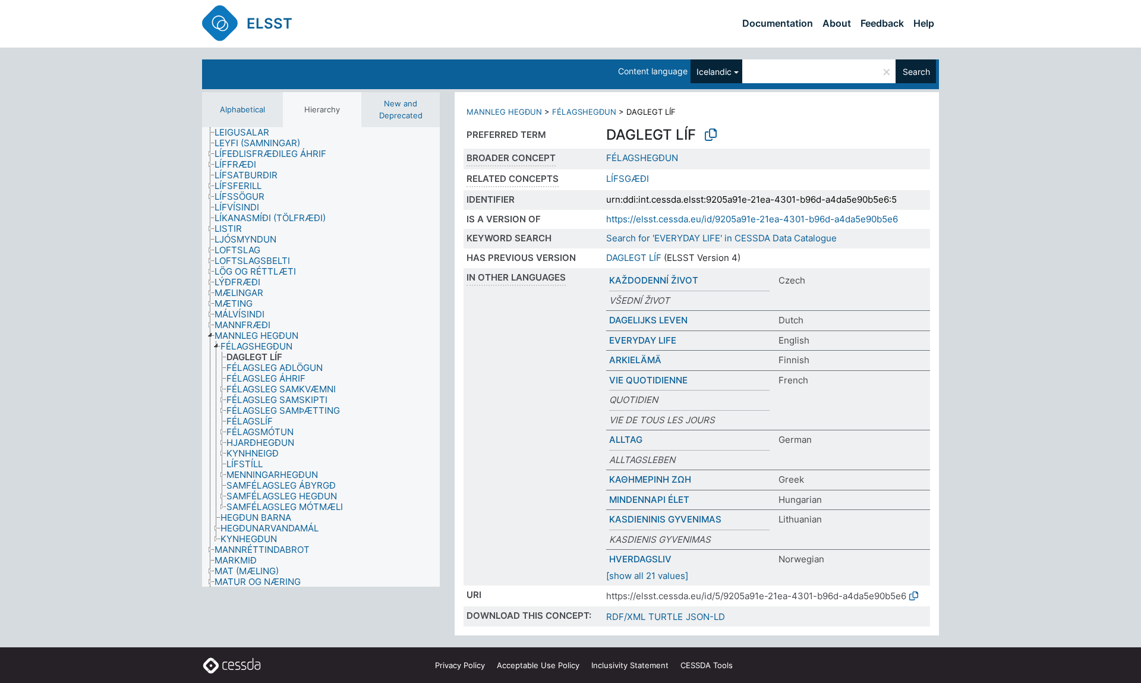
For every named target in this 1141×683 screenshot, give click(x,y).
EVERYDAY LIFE (642, 340)
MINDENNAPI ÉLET (649, 499)
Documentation (777, 23)
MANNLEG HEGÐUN (504, 112)
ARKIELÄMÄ (635, 360)
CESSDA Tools (706, 665)
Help (923, 23)
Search (916, 72)
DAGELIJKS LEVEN (648, 320)
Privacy (460, 665)
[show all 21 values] (647, 575)
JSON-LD (705, 616)
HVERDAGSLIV (640, 559)
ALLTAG (625, 439)
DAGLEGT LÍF (633, 257)
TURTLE (665, 616)
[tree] (321, 357)
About (836, 23)
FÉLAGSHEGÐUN (584, 112)
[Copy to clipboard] (711, 135)
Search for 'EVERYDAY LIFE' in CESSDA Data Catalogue (721, 238)
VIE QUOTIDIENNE (648, 380)
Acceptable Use (538, 665)
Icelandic (714, 72)
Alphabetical (242, 109)
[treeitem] (247, 132)
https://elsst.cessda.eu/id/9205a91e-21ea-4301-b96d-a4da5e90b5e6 (752, 219)
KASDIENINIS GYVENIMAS (665, 519)
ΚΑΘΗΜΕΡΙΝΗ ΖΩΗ (650, 479)
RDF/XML (625, 616)
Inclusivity (630, 665)
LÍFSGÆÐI (627, 178)
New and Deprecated (401, 109)
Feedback (882, 23)
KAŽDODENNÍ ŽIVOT (653, 280)
